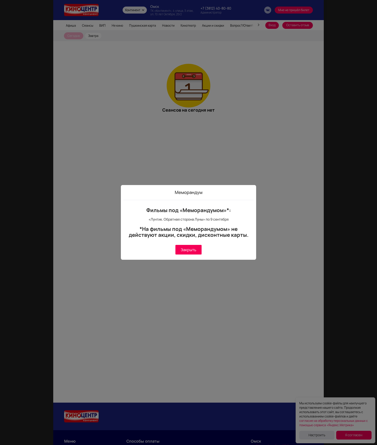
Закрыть (188, 249)
